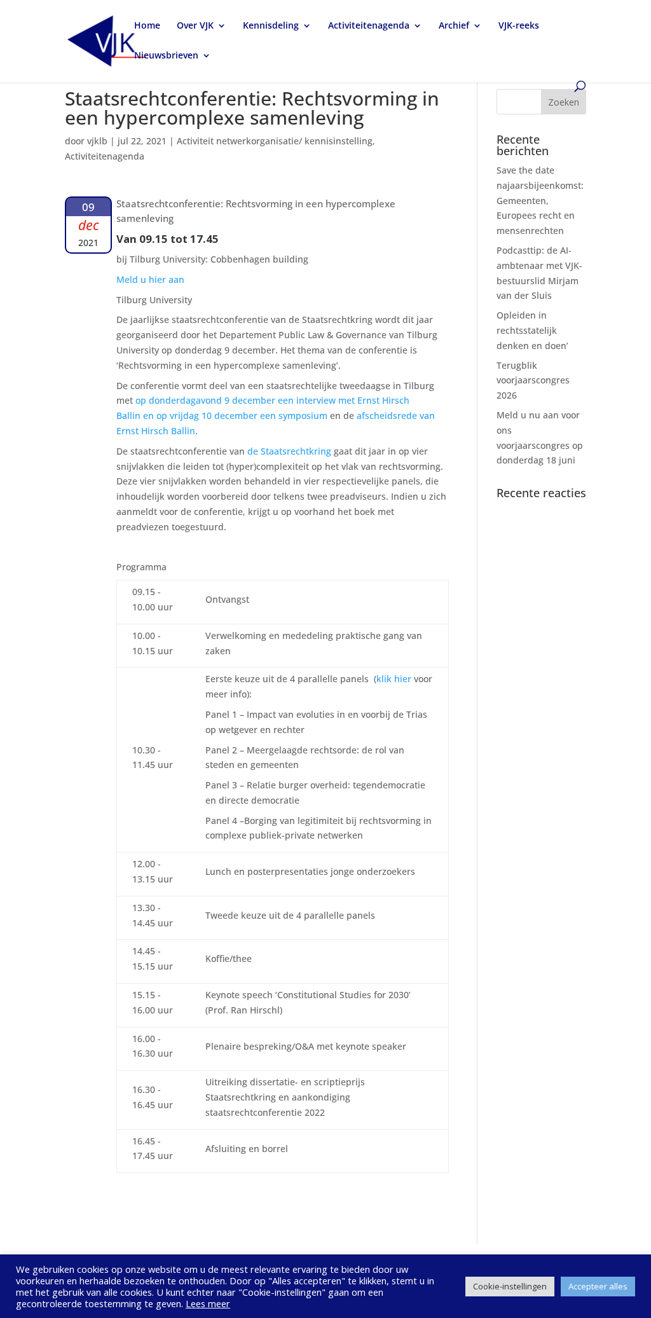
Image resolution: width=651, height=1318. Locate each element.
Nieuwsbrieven (166, 56)
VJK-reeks (518, 26)
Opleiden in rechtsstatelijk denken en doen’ (532, 330)
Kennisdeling (271, 26)
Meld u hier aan (150, 279)
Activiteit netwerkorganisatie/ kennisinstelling (275, 141)
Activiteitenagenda (368, 26)
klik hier (393, 679)
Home (147, 26)
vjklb (97, 141)
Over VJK (195, 26)
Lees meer (208, 1303)
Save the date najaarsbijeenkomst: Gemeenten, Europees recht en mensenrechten (540, 200)
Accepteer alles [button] (597, 1286)
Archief (454, 26)
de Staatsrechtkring (289, 451)
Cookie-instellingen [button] (510, 1286)
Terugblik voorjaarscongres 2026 (533, 380)
